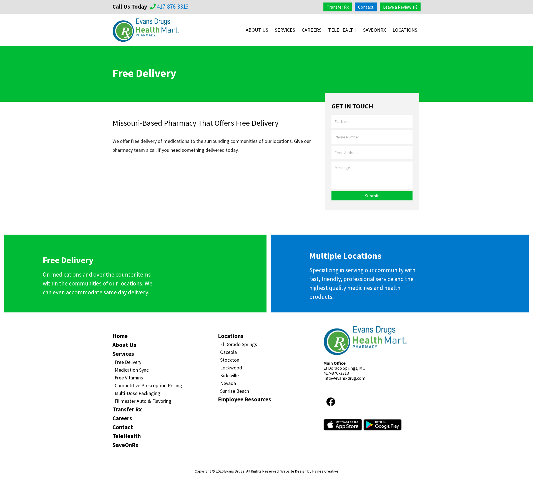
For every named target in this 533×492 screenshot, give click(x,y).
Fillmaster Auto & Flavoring (143, 401)
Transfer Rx (338, 7)
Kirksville (229, 375)
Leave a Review (397, 7)
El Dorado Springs (238, 344)
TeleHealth (342, 30)
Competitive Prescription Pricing (148, 385)
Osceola (228, 352)
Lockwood (231, 367)
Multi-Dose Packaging (137, 393)
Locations (405, 30)
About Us (257, 30)
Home (120, 336)
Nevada (228, 383)
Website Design (293, 471)
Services (285, 30)
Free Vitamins (129, 377)
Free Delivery (128, 362)
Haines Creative (325, 471)
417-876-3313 (172, 6)
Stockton (229, 360)
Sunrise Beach (234, 391)
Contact (366, 7)
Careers (311, 30)
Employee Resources (244, 399)
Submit (372, 195)
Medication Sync (132, 370)
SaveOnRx (374, 30)
